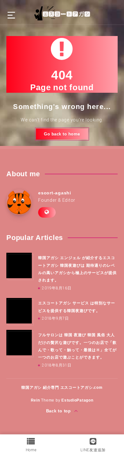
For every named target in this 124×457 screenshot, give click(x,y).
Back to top (59, 411)
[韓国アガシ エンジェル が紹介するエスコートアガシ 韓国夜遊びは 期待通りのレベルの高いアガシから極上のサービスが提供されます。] (19, 265)
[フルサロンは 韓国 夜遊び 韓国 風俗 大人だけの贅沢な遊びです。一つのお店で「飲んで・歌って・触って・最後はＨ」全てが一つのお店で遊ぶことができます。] (19, 342)
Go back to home (62, 134)
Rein (35, 400)
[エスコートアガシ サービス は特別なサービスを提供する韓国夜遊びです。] (19, 310)
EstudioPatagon (77, 400)
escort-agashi (54, 192)
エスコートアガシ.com (81, 387)
